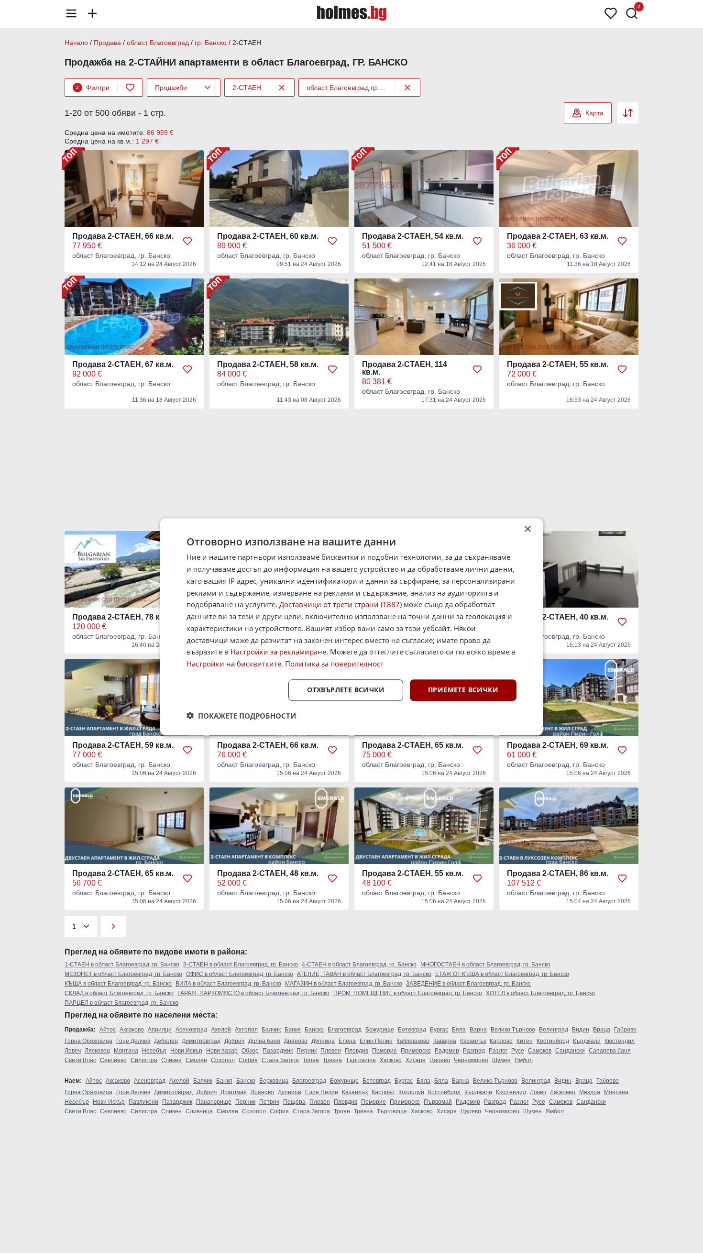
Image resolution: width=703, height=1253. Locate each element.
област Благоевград (158, 42)
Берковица (273, 1081)
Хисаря (416, 1060)
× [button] (527, 529)
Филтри (93, 87)
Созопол (223, 1060)
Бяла (459, 1029)
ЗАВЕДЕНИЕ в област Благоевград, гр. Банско (468, 984)
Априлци (160, 1029)
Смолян (196, 1060)
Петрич (269, 1102)
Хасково (391, 1060)
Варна (478, 1029)
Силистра (144, 1060)
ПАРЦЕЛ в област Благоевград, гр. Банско (121, 1003)
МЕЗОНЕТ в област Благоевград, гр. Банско (123, 974)
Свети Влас (80, 1060)
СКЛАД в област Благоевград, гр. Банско (119, 993)
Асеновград (191, 1029)
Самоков (539, 1050)
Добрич (234, 1041)
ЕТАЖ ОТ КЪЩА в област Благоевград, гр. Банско (502, 974)
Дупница (323, 1041)
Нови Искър (186, 1050)
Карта (594, 113)
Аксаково (132, 1029)
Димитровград (201, 1041)
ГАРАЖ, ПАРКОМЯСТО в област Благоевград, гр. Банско (253, 993)
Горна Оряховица (88, 1041)
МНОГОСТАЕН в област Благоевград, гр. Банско (485, 964)
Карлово (501, 1041)
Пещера (294, 1102)
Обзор (250, 1050)
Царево (439, 1060)
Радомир (447, 1050)
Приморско (416, 1050)
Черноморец (471, 1060)
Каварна (444, 1041)
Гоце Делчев (133, 1041)
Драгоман (233, 1092)
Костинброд (553, 1041)
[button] (241, 715)
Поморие (384, 1050)
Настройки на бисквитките (234, 663)
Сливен (171, 1060)
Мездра (589, 1092)
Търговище (361, 1060)
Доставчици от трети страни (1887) (340, 604)
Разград (474, 1050)
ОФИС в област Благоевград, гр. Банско (239, 974)
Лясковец (97, 1050)
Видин (580, 1029)
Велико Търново (513, 1029)
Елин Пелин (376, 1041)
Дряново (296, 1041)
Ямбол (524, 1060)
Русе (517, 1050)
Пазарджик (278, 1050)
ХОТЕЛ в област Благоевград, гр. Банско (540, 993)
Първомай (438, 1102)
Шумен (501, 1060)
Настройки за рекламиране (278, 651)
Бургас (439, 1029)
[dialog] (351, 626)
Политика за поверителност (334, 663)
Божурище (379, 1029)
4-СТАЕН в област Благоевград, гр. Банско (359, 964)
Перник (307, 1050)
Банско (314, 1029)
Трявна (332, 1060)
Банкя (293, 1029)
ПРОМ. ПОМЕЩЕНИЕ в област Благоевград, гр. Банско (407, 993)
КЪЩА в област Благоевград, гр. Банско (118, 984)
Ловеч (73, 1050)
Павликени (143, 1102)
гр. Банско (211, 42)
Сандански (570, 1050)
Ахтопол (246, 1029)
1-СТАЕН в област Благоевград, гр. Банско (122, 964)
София (248, 1060)
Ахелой (221, 1029)
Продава (107, 42)
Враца (601, 1029)
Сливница (199, 1111)
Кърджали (587, 1041)
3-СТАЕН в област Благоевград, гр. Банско (240, 964)
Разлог (498, 1050)
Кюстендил (619, 1041)
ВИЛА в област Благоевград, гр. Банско (228, 984)
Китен (524, 1041)
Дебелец (166, 1041)
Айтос (107, 1029)
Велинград (553, 1029)
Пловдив (356, 1050)
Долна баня (264, 1041)
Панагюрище (213, 1102)
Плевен (330, 1050)
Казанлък (473, 1041)
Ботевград (412, 1029)
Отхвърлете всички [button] (345, 689)
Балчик (271, 1029)
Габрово (625, 1029)
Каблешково (412, 1041)
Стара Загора (280, 1060)
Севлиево (113, 1060)
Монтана (126, 1050)
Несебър (154, 1050)
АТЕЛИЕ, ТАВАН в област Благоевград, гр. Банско (364, 974)
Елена (347, 1041)
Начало (76, 42)
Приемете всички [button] (463, 689)
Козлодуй (411, 1092)
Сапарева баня (610, 1050)
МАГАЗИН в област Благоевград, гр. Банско (343, 984)
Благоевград (345, 1029)
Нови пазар (222, 1050)
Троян (311, 1060)
